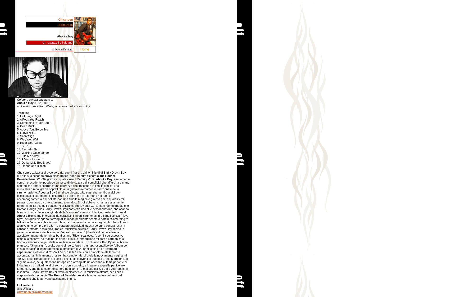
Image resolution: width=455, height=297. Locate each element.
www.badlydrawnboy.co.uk (35, 292)
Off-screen (65, 19)
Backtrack (66, 25)
